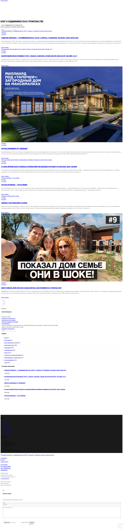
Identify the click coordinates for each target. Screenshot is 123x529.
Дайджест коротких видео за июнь (14, 203)
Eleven (5, 337)
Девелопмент (7, 347)
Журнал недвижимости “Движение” (14, 149)
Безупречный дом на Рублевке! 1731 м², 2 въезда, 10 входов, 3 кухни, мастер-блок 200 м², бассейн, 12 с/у (39, 56)
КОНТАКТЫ (5, 427)
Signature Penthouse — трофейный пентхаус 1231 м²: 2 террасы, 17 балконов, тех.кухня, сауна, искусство (39, 38)
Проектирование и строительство (12, 357)
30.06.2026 (3, 199)
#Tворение (15, 322)
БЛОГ (4, 425)
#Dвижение (10, 322)
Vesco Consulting (7, 429)
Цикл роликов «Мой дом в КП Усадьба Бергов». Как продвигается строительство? (31, 288)
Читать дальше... (5, 47)
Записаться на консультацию (9, 320)
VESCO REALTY (4, 464)
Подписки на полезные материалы (12, 355)
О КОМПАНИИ (6, 422)
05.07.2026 (3, 163)
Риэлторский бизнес (9, 360)
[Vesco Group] (4, 0)
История (3, 460)
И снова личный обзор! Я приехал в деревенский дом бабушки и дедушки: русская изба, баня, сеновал (39, 167)
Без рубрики (7, 340)
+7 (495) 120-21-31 (5, 478)
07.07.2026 (3, 145)
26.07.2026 (3, 34)
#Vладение (4, 322)
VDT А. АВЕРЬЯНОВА (5, 468)
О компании (4, 458)
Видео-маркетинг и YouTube (11, 342)
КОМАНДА (5, 423)
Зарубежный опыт (8, 350)
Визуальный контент (9, 345)
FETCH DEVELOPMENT (6, 466)
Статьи (5, 362)
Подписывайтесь (6, 323)
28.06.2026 (3, 284)
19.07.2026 (3, 52)
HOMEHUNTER (4, 470)
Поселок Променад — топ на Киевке (14, 185)
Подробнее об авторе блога (8, 318)
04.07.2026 (3, 181)
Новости (6, 352)
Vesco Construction (8, 431)
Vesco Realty (6, 433)
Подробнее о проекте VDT (8, 328)
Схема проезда (4, 461)
